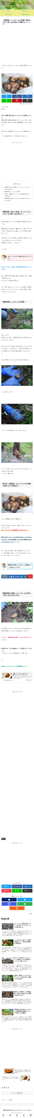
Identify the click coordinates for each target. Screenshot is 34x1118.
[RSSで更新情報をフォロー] (17, 908)
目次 (14, 184)
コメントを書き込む (17, 1093)
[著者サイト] (9, 899)
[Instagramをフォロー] (9, 904)
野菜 (4, 838)
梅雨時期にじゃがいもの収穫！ (13, 191)
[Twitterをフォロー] (24, 899)
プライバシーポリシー (17, 1112)
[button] (30, 523)
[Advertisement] (17, 43)
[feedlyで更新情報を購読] (24, 904)
